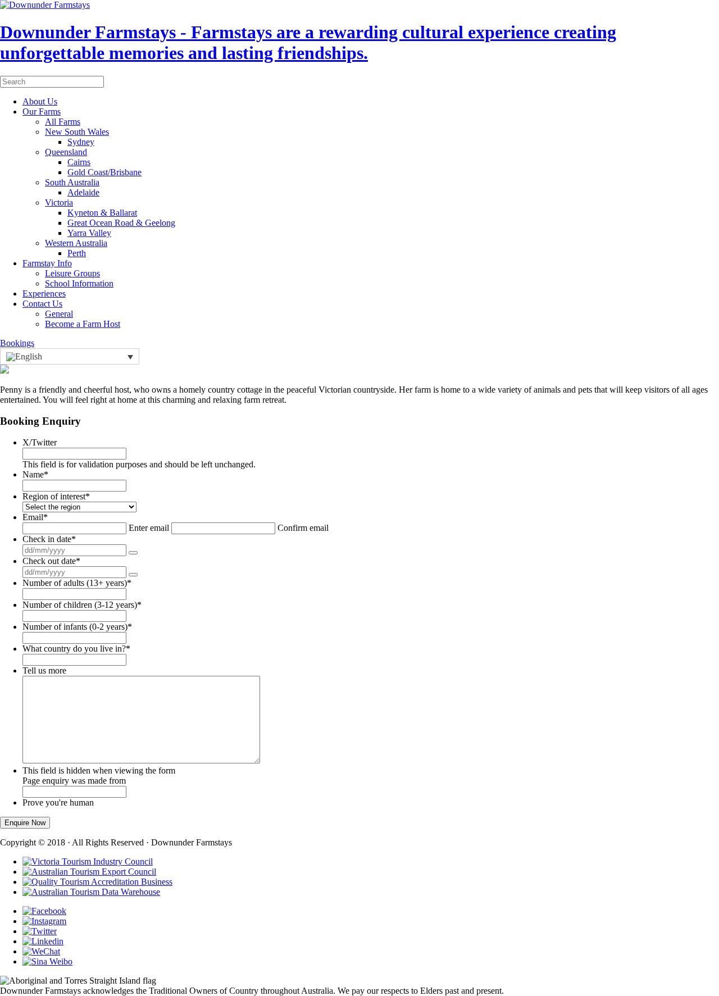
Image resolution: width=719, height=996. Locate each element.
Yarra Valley (89, 233)
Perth (76, 253)
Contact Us (42, 303)
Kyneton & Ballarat (102, 212)
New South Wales (77, 132)
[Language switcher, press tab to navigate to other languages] (69, 356)
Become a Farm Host (82, 324)
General (59, 314)
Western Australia (76, 243)
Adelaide (83, 192)
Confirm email (303, 528)
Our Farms (41, 111)
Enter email (149, 528)
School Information (79, 283)
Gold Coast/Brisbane (104, 172)
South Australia (72, 182)
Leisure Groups (72, 273)
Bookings (17, 343)
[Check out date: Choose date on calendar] (133, 574)
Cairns (78, 162)
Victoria (59, 202)
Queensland (66, 152)
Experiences (44, 293)
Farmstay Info (47, 263)
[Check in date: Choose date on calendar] (133, 552)
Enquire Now (24, 822)
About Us (39, 101)
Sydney (80, 142)
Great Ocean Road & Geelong (121, 223)
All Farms (62, 121)
